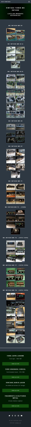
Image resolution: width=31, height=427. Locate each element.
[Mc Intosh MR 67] (11, 155)
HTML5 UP (18, 423)
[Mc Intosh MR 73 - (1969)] (11, 214)
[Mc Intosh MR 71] (11, 189)
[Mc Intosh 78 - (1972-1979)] (11, 299)
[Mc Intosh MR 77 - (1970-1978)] (11, 273)
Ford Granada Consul (15, 369)
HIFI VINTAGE (6, 1)
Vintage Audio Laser (15, 382)
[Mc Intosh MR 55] (11, 34)
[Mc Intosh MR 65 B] (11, 80)
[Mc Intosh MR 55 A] (11, 53)
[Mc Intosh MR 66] (11, 129)
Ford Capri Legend (15, 356)
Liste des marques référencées (15, 14)
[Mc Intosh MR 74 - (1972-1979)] (11, 247)
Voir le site (15, 363)
